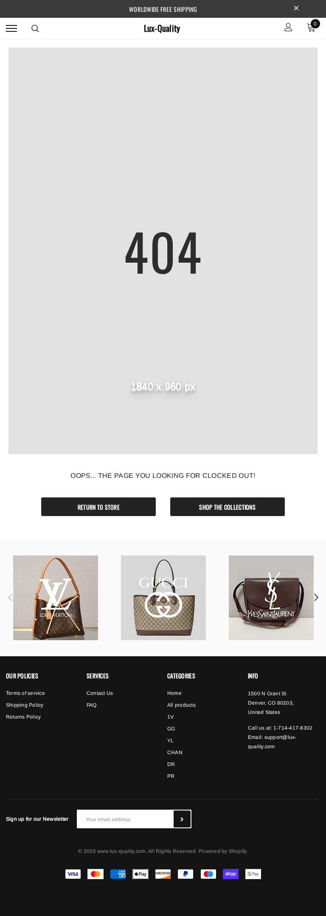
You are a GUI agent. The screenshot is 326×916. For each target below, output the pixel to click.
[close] (296, 9)
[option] (56, 597)
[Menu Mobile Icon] (11, 28)
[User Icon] (288, 28)
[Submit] (182, 819)
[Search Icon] (35, 28)
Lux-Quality (162, 28)
